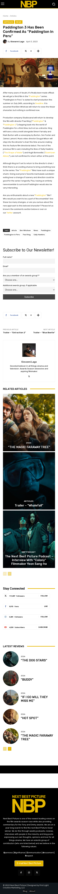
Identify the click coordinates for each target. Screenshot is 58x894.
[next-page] (9, 574)
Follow (44, 596)
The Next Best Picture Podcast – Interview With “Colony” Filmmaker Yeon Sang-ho (29, 560)
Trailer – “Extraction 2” (14, 332)
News (18, 22)
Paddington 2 (10, 125)
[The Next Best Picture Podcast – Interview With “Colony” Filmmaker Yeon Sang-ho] (29, 539)
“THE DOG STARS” (34, 660)
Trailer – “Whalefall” (29, 505)
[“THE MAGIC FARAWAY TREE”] (29, 422)
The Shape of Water (13, 152)
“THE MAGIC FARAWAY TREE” (29, 447)
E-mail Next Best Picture (29, 863)
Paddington (34, 96)
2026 (28, 443)
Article (14, 230)
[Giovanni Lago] (5, 41)
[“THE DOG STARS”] (11, 659)
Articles (13, 16)
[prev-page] (5, 574)
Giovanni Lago (17, 42)
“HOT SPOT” (30, 718)
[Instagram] (29, 873)
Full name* (7, 257)
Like (46, 606)
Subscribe (43, 627)
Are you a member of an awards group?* (21, 275)
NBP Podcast (29, 552)
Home (5, 16)
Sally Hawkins (39, 234)
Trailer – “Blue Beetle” (44, 332)
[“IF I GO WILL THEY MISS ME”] (11, 697)
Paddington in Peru (12, 234)
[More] (38, 51)
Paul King (27, 234)
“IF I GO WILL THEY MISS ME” (34, 699)
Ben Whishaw (25, 230)
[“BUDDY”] (11, 678)
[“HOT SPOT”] (11, 717)
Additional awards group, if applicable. (20, 285)
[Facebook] (21, 873)
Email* (5, 266)
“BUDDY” (27, 679)
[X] (29, 376)
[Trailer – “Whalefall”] (29, 481)
